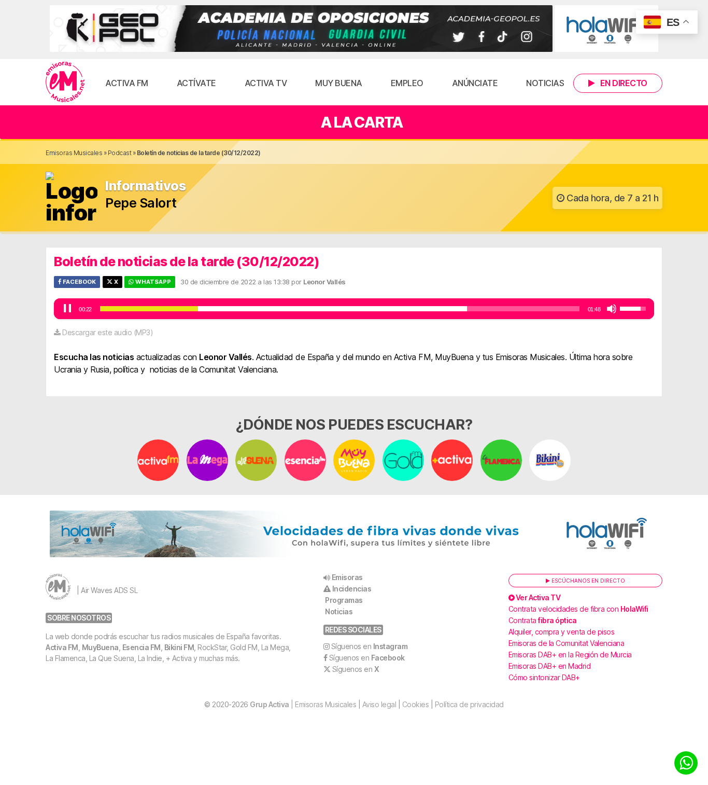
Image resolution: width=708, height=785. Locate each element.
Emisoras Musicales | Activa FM (65, 82)
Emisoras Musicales (74, 153)
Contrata (542, 620)
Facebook (78, 281)
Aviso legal (379, 704)
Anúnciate (475, 83)
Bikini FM (179, 647)
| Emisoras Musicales (303, 704)
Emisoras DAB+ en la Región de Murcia (570, 654)
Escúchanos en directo (587, 580)
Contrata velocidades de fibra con (578, 608)
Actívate (196, 83)
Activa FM (126, 83)
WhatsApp (152, 281)
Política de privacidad (469, 704)
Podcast (120, 153)
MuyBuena (100, 647)
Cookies (415, 704)
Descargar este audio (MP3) (107, 332)
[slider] (339, 308)
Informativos (145, 186)
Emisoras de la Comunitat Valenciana (566, 643)
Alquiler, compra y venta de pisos (561, 631)
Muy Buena (338, 83)
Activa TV (266, 83)
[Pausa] (67, 309)
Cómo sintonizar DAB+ (544, 677)
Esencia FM (141, 647)
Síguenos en (369, 646)
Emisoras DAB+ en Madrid (549, 666)
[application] (354, 308)
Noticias (545, 83)
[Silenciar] (611, 309)
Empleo (407, 83)
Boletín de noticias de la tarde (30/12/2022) (186, 261)
